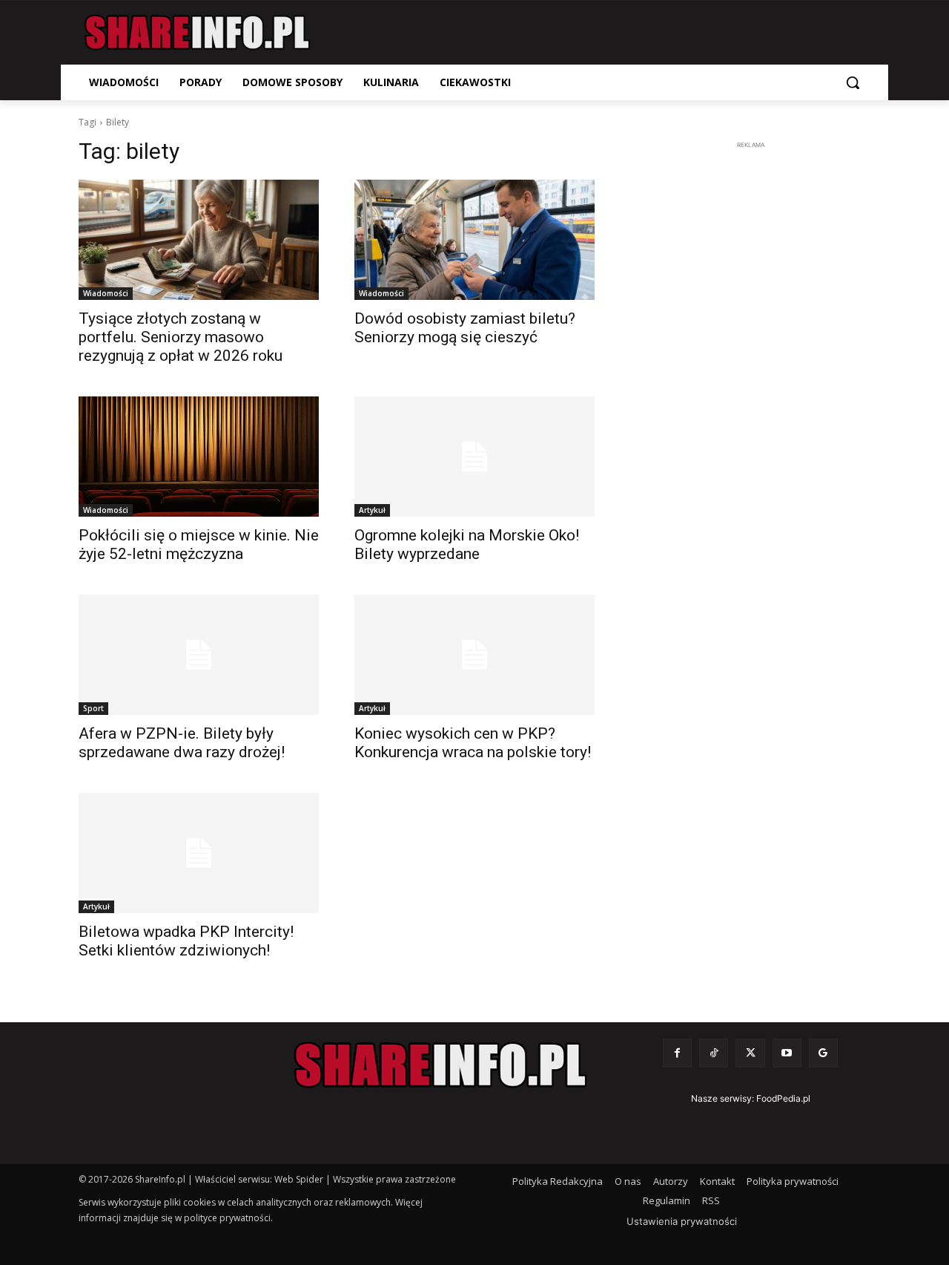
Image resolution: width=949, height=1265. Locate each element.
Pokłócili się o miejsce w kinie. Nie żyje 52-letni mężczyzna (199, 544)
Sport (93, 708)
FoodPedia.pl (783, 1098)
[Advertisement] (750, 375)
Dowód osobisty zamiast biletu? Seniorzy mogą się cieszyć (464, 328)
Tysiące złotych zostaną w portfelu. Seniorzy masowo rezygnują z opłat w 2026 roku (180, 337)
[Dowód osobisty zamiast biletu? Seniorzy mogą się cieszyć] (474, 240)
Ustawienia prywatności (681, 1221)
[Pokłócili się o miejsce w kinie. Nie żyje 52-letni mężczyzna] (199, 456)
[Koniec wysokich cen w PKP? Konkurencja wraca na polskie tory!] (474, 655)
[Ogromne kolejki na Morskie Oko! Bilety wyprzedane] (474, 456)
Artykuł (372, 510)
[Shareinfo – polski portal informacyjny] (197, 33)
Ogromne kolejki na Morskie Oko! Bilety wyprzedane (466, 544)
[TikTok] (713, 1053)
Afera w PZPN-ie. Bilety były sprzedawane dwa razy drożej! (182, 743)
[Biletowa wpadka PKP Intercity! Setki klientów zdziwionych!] (199, 853)
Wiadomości (105, 293)
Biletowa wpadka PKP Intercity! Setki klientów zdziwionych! (186, 941)
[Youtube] (787, 1053)
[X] (749, 1053)
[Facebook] (677, 1053)
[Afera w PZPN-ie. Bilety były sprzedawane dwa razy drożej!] (199, 655)
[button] (852, 82)
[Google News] (823, 1053)
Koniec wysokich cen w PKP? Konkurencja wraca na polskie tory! (472, 743)
